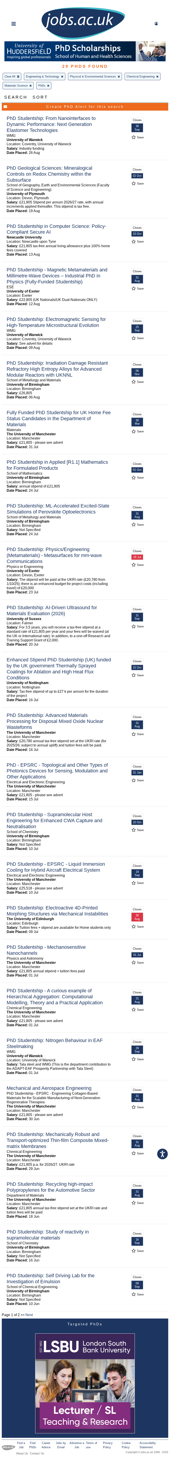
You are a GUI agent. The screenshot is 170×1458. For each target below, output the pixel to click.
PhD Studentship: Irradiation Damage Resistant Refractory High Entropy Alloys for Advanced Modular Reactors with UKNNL (57, 369)
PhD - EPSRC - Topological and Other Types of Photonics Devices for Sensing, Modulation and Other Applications (57, 771)
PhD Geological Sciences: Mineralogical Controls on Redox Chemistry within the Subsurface (49, 174)
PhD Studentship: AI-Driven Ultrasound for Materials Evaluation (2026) (52, 610)
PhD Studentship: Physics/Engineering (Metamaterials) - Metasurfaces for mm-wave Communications (54, 555)
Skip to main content (18, 4)
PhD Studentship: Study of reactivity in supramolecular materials (48, 1235)
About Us (22, 1453)
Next (29, 1315)
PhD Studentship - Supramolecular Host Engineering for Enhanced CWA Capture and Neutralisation (54, 820)
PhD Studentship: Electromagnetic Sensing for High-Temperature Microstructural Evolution (56, 322)
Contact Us (37, 1453)
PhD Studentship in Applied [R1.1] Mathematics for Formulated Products (57, 465)
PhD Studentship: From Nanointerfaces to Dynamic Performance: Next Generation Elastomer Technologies (51, 124)
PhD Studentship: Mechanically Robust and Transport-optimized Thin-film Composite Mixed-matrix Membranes (58, 1140)
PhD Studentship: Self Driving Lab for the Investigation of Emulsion (51, 1278)
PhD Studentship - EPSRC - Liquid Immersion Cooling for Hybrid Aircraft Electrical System (56, 867)
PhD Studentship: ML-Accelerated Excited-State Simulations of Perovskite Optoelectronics (58, 509)
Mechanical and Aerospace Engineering (49, 1088)
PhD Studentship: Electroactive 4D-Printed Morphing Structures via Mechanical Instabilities (57, 911)
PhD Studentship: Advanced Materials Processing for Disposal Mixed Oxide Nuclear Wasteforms (55, 721)
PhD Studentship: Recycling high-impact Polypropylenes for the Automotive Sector (51, 1187)
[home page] (83, 39)
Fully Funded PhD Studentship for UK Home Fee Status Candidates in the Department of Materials (59, 418)
